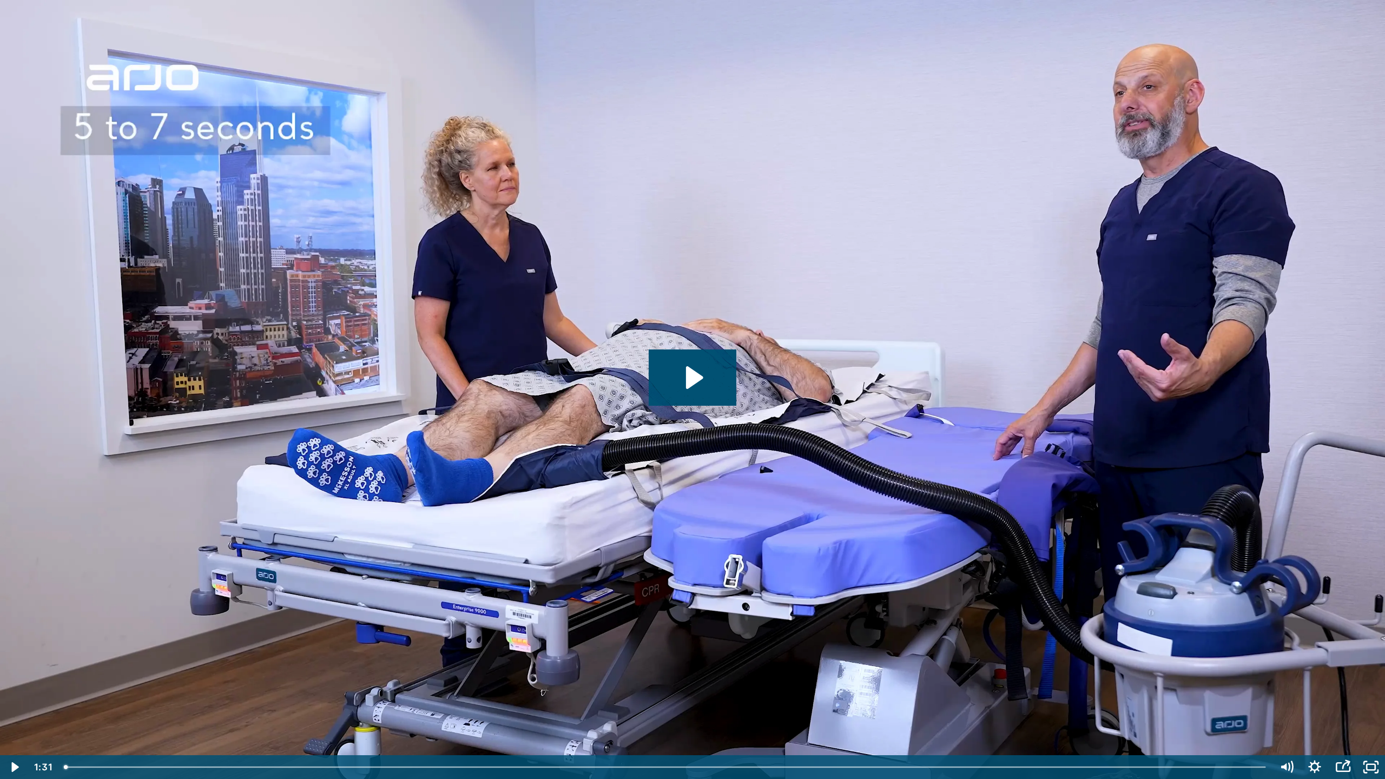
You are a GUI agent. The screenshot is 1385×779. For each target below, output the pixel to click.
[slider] (665, 767)
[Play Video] (14, 767)
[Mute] (1286, 767)
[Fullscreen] (1371, 767)
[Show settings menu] (1315, 767)
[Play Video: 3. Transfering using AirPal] (693, 377)
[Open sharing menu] (1343, 767)
